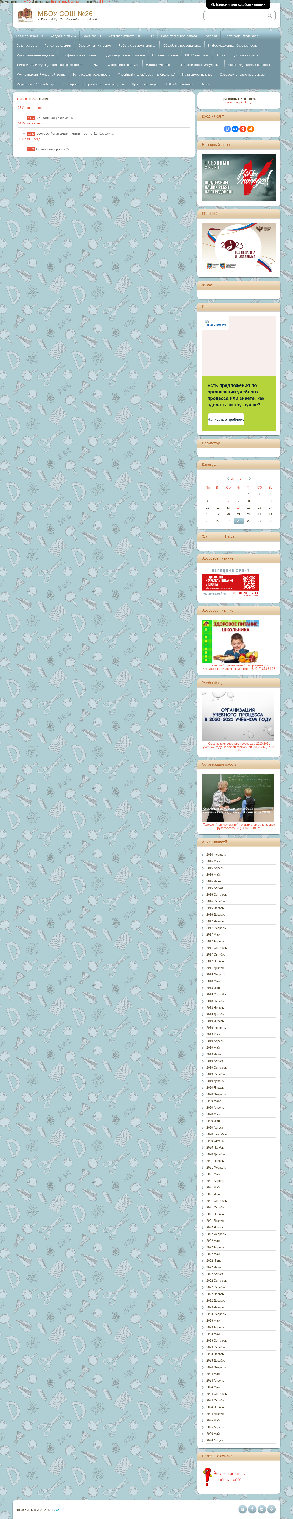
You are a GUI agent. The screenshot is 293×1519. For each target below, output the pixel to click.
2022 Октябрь (215, 1287)
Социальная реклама (52, 118)
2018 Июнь (213, 987)
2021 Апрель (215, 1181)
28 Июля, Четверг (30, 107)
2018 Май (213, 981)
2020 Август (214, 1127)
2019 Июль (214, 1054)
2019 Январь (215, 1021)
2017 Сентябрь (216, 948)
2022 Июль (214, 1267)
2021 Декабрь (215, 1220)
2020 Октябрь (215, 1141)
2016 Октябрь (215, 901)
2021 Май (213, 1187)
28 (238, 521)
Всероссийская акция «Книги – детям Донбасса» (73, 133)
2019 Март (213, 1034)
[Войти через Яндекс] (242, 129)
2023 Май (213, 1334)
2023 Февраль (216, 1314)
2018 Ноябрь (215, 1007)
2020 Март (213, 1101)
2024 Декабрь (215, 1413)
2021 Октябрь (215, 1207)
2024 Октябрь (215, 1400)
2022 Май (213, 1254)
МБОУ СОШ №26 (65, 13)
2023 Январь (215, 1307)
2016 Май (213, 874)
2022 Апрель (215, 1247)
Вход (248, 102)
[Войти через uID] (227, 129)
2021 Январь (215, 1161)
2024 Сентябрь (216, 1394)
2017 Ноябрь (215, 961)
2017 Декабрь (215, 968)
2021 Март (213, 1174)
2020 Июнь (213, 1121)
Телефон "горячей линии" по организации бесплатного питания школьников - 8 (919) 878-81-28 (239, 667)
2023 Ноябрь (215, 1354)
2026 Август (214, 1440)
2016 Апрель (215, 868)
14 (238, 507)
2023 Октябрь (215, 1347)
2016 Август (214, 888)
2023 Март (213, 1320)
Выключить (59, 1)
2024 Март (213, 1374)
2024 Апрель (215, 1380)
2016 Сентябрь (216, 894)
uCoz (55, 1510)
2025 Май (213, 1420)
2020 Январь (215, 1087)
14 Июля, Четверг (30, 123)
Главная (22, 99)
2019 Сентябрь (216, 1067)
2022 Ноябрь (215, 1294)
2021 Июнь (213, 1194)
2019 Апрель (215, 1041)
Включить (74, 1)
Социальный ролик (50, 149)
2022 (35, 99)
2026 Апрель (215, 1427)
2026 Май (213, 1433)
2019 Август (214, 1061)
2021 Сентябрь (216, 1200)
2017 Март (213, 934)
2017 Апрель (215, 941)
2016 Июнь (213, 881)
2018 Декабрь (215, 1014)
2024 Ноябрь (215, 1407)
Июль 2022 (239, 479)
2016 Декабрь (215, 914)
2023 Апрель (215, 1327)
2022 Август (214, 1274)
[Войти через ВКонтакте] (235, 129)
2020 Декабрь (215, 1154)
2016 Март (213, 861)
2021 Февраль (216, 1167)
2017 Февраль (216, 928)
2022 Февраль (216, 1234)
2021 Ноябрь (215, 1214)
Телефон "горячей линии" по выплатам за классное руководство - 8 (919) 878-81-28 (239, 826)
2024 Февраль (216, 1367)
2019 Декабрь (215, 1081)
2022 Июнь (213, 1260)
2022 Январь (215, 1227)
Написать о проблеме (226, 419)
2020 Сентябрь (216, 1134)
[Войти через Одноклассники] (250, 129)
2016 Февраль (216, 854)
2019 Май (213, 1047)
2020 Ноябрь (215, 1147)
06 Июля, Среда (29, 139)
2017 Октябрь (215, 954)
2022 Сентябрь (216, 1280)
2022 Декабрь (215, 1300)
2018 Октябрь (215, 1001)
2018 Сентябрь (216, 994)
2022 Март (213, 1240)
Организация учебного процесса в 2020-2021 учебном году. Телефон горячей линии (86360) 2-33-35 (239, 747)
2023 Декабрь (215, 1360)
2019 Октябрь (215, 1074)
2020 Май (213, 1114)
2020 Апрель (215, 1107)
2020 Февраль (216, 1094)
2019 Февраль (216, 1027)
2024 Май (213, 1387)
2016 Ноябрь (215, 908)
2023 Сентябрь (216, 1340)
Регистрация (234, 102)
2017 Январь (215, 921)
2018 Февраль (216, 974)
